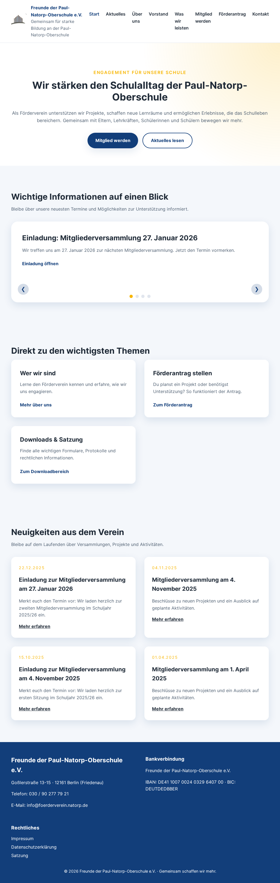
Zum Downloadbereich (44, 471)
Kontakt (260, 14)
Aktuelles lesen (167, 140)
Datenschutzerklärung (34, 847)
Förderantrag (232, 14)
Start (94, 14)
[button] (73, 597)
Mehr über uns (36, 404)
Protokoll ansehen (41, 263)
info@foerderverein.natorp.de (57, 805)
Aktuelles (116, 14)
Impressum (22, 838)
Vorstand (158, 14)
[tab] (131, 296)
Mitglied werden (203, 17)
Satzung (19, 855)
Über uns (137, 17)
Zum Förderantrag (172, 404)
